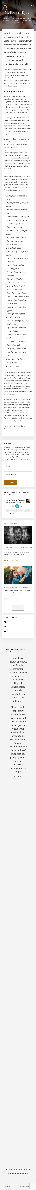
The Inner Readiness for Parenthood (17, 587)
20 (15, 1173)
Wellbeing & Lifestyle (12, 20)
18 (12, 1173)
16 (8, 1173)
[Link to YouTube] (5, 632)
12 (24, 1169)
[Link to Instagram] (5, 627)
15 (29, 1169)
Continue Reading (11, 561)
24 (22, 1173)
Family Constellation (13, 18)
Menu (33, 5)
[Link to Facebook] (5, 622)
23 (20, 1173)
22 (18, 1173)
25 (23, 1173)
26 (25, 1173)
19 (13, 1173)
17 (10, 1173)
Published (27, 18)
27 (27, 1173)
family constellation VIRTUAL (23, 1186)
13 (26, 1169)
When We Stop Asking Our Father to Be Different (18, 548)
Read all (18, 608)
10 (21, 1169)
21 (17, 1173)
